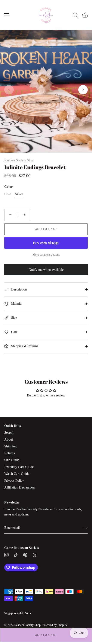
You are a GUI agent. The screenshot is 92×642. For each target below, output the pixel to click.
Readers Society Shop (19, 160)
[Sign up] (85, 528)
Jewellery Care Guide (19, 467)
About (8, 439)
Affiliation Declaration (19, 487)
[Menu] (7, 15)
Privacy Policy (14, 480)
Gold (7, 194)
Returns (9, 453)
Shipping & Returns (24, 346)
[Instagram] (6, 554)
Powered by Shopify (54, 625)
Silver (19, 194)
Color (8, 186)
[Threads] (35, 554)
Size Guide (11, 460)
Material (16, 303)
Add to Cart (46, 634)
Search (8, 432)
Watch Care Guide (16, 473)
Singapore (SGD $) (16, 613)
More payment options (46, 254)
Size (13, 317)
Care (14, 332)
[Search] (75, 16)
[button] (9, 89)
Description (18, 289)
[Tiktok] (16, 554)
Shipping (10, 446)
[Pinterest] (25, 554)
